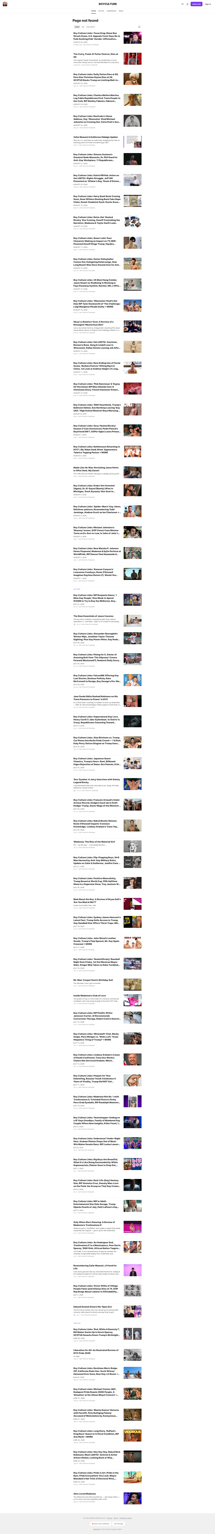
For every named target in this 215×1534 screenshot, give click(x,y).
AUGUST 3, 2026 (79, 536)
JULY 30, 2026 (78, 642)
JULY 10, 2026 (78, 1105)
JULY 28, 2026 (78, 684)
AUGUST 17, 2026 (80, 247)
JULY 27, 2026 (78, 725)
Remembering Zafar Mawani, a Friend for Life (95, 1267)
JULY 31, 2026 (78, 604)
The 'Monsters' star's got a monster (87, 983)
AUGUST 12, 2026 (80, 351)
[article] (107, 40)
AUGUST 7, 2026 (79, 435)
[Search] (182, 4)
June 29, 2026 (78, 1377)
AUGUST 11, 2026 (80, 372)
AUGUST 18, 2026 (80, 226)
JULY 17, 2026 (78, 947)
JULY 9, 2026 (78, 1126)
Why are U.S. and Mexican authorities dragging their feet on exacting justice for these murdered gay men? (96, 141)
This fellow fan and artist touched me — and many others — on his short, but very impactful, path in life (96, 1498)
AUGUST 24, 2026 (80, 104)
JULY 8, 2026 (78, 1147)
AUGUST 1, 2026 (79, 578)
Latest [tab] (77, 27)
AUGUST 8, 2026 (79, 414)
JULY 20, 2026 (78, 887)
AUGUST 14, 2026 (80, 310)
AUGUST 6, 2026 (79, 455)
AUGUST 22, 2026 (80, 125)
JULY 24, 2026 (78, 809)
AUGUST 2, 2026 (79, 557)
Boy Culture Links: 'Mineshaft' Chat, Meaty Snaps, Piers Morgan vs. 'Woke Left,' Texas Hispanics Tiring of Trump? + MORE (96, 1037)
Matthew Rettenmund (91, 45)
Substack (96, 1529)
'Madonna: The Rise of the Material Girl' (94, 842)
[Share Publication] (187, 4)
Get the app (118, 1524)
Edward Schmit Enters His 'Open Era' (92, 1307)
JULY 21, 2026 (78, 866)
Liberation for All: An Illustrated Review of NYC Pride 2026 (95, 1351)
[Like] (74, 47)
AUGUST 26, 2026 (80, 42)
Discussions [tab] (90, 27)
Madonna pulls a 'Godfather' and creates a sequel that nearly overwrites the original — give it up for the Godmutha (96, 1229)
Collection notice (125, 1518)
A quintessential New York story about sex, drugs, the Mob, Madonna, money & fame (96, 786)
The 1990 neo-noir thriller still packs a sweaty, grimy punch (96, 474)
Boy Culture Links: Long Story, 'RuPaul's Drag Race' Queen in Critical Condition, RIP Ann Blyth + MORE (96, 1434)
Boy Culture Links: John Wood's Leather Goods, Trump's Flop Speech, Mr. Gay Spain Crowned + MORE (96, 941)
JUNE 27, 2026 (79, 1398)
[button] (93, 11)
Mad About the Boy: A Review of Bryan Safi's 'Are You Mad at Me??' (97, 901)
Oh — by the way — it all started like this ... (90, 845)
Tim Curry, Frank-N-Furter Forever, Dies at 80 (95, 55)
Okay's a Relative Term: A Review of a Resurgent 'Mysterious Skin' (93, 323)
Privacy (109, 1518)
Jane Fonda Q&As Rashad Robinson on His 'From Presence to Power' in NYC (95, 698)
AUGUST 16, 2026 (80, 268)
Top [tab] (83, 27)
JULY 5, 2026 (78, 1210)
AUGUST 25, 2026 (80, 83)
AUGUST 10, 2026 (80, 393)
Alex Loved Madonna (84, 1493)
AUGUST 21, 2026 (80, 163)
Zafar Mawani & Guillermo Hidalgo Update (95, 137)
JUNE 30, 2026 (79, 1338)
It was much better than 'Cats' (84, 905)
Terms (115, 1518)
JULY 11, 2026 (78, 1085)
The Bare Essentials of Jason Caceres (93, 616)
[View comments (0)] (89, 47)
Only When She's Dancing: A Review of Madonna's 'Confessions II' (94, 1223)
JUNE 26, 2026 (79, 1440)
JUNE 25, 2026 (79, 1461)
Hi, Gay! (76, 1356)
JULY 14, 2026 (78, 1022)
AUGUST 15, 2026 (80, 289)
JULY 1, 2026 (78, 1295)
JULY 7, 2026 (78, 1168)
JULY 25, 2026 (78, 746)
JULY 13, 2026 (78, 1043)
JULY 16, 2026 (78, 968)
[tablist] (84, 27)
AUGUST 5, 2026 (79, 494)
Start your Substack (101, 1524)
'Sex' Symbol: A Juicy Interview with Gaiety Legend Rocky (96, 781)
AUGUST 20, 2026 (80, 184)
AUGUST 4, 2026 (79, 515)
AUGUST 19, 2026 (80, 205)
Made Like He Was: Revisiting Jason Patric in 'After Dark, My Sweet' (96, 469)
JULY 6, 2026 (78, 1189)
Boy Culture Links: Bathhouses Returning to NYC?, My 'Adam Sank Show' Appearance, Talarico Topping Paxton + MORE (96, 449)
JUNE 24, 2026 (79, 1482)
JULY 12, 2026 (78, 1064)
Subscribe (196, 4)
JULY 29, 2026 (78, 663)
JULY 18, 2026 (78, 926)
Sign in (208, 4)
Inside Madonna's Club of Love (89, 995)
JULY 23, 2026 (78, 830)
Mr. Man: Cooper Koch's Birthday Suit (93, 980)
